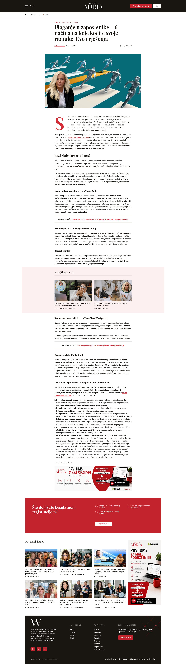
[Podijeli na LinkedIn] (124, 46)
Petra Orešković (60, 46)
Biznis (46, 15)
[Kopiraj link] (127, 46)
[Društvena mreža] (33, 649)
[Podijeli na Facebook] (120, 46)
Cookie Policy (151, 659)
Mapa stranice (99, 649)
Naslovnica (30, 15)
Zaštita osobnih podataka (137, 659)
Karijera (73, 635)
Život (72, 638)
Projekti (97, 638)
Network (97, 632)
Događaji (97, 635)
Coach (72, 632)
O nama (97, 641)
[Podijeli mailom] (131, 46)
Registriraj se (126, 637)
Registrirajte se (103, 524)
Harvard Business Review (78, 137)
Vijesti (96, 629)
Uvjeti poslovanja (110, 659)
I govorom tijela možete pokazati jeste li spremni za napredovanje (100, 219)
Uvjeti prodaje (122, 659)
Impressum (98, 647)
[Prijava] (157, 6)
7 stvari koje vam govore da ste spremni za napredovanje (99, 345)
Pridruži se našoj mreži (141, 6)
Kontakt (97, 644)
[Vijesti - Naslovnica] (93, 6)
